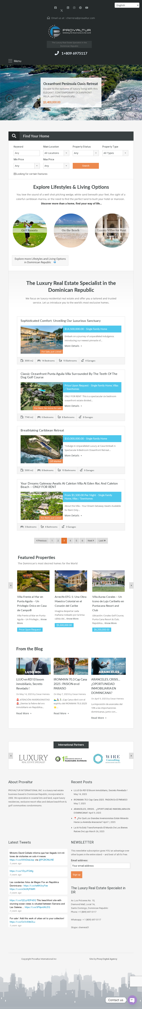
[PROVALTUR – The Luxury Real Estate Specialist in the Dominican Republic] (69, 31)
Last (101, 540)
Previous (9, 98)
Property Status (82, 146)
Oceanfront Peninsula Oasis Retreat (70, 84)
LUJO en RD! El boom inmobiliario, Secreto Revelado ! (30, 684)
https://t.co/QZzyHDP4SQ (23, 900)
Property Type (110, 146)
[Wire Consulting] (109, 759)
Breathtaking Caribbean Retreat (42, 430)
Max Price (48, 159)
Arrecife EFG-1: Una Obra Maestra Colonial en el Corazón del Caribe (70, 601)
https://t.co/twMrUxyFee (36, 885)
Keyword (18, 146)
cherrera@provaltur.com (80, 18)
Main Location (51, 146)
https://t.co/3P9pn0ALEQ (37, 907)
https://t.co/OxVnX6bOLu (22, 921)
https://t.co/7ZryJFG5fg (21, 870)
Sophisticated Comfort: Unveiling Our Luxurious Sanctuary (61, 320)
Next (132, 98)
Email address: (79, 860)
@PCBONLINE (46, 859)
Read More (23, 713)
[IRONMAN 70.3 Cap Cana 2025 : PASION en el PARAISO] (71, 666)
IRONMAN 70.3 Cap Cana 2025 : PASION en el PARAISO (70, 684)
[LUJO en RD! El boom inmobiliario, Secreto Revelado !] (33, 666)
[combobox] (56, 153)
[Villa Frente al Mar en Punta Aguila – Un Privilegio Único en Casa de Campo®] (33, 580)
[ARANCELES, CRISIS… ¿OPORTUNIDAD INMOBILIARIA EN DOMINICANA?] (108, 666)
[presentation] (10, 756)
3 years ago (15, 863)
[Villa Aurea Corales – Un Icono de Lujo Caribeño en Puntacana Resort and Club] (108, 580)
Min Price (19, 159)
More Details (72, 345)
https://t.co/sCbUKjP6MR (22, 889)
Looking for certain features (31, 174)
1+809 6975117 (74, 53)
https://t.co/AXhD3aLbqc (22, 859)
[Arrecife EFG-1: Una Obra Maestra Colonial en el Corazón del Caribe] (71, 580)
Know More (72, 618)
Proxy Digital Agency (107, 959)
